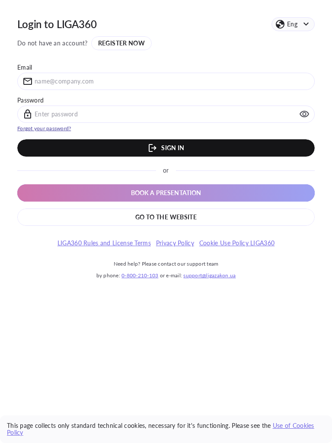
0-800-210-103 (139, 275)
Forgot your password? (44, 128)
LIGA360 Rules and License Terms (104, 243)
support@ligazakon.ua (209, 275)
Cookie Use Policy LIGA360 (237, 243)
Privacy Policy (175, 243)
